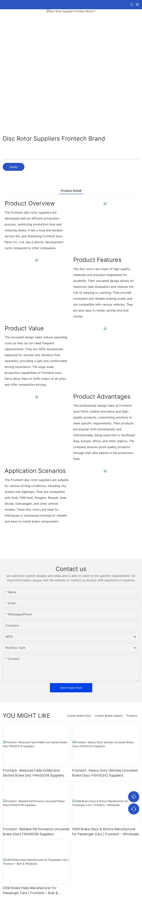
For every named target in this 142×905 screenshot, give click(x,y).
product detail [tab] (71, 190)
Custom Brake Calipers (109, 715)
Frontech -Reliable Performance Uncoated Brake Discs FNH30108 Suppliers (36, 831)
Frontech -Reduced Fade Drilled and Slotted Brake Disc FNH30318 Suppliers (33, 772)
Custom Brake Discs (79, 715)
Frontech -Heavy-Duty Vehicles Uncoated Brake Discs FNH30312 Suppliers (105, 772)
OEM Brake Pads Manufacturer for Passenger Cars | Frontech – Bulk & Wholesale (30, 890)
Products (131, 715)
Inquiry (13, 166)
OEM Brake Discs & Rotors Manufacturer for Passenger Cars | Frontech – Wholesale (105, 831)
